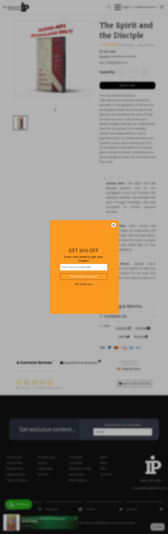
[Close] (113, 225)
